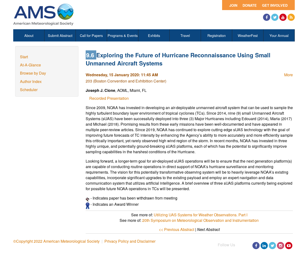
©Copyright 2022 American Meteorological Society (56, 241)
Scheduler (29, 89)
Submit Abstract (60, 35)
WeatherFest (248, 35)
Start (24, 56)
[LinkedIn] (264, 245)
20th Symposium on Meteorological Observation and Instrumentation (200, 220)
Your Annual (279, 35)
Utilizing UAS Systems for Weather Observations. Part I (200, 215)
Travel (185, 35)
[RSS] (291, 17)
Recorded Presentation (109, 98)
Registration (216, 35)
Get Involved (275, 5)
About (28, 35)
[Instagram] (280, 245)
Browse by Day (33, 73)
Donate (250, 5)
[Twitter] (274, 17)
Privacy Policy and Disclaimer (129, 241)
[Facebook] (266, 17)
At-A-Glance (30, 65)
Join (233, 5)
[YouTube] (283, 17)
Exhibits (154, 35)
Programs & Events (123, 35)
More (288, 74)
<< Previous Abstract (176, 229)
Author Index (31, 81)
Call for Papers (91, 35)
